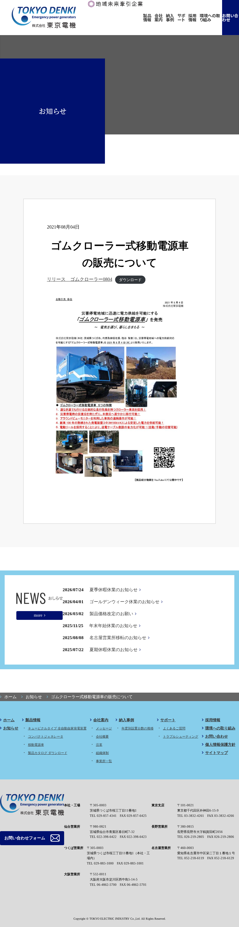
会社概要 (102, 736)
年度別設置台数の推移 (138, 728)
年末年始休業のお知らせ (113, 625)
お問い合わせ (230, 18)
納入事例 (170, 18)
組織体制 (102, 753)
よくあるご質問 (174, 728)
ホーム (9, 720)
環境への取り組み (210, 18)
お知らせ (10, 728)
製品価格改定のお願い (111, 613)
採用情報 (192, 18)
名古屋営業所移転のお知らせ (117, 637)
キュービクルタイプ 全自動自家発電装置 (57, 728)
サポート (181, 18)
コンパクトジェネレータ (45, 736)
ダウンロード (130, 279)
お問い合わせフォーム (24, 838)
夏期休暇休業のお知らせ (113, 649)
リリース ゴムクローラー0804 (79, 279)
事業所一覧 (104, 761)
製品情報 (147, 18)
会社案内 (158, 18)
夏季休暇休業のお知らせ (113, 589)
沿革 (99, 744)
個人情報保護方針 (220, 744)
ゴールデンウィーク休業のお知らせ (124, 601)
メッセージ (104, 728)
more (38, 615)
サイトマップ (216, 752)
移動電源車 (36, 744)
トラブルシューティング (180, 736)
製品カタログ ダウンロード (47, 753)
